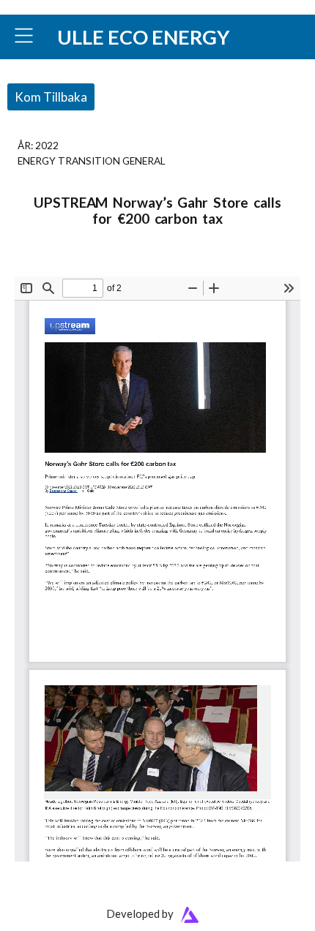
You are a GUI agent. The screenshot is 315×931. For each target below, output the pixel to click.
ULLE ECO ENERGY (143, 37)
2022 (47, 145)
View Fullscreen (49, 266)
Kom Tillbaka (51, 97)
